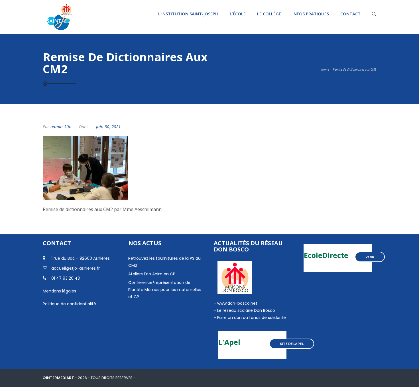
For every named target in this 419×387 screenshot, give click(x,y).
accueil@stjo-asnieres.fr (75, 268)
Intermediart (60, 377)
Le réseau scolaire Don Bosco (245, 310)
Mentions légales (59, 291)
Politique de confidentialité (69, 304)
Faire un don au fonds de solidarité (251, 317)
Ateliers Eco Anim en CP (151, 274)
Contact (350, 14)
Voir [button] (369, 257)
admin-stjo (60, 126)
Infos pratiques (310, 14)
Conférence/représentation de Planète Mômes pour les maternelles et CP (164, 290)
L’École (238, 14)
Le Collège (269, 14)
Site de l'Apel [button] (292, 343)
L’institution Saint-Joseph (188, 14)
